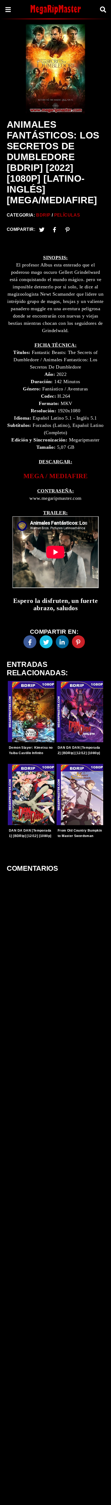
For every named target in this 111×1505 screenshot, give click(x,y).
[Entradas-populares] (31, 711)
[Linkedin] (62, 641)
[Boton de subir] (100, 1492)
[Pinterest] (67, 229)
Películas (67, 215)
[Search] (103, 9)
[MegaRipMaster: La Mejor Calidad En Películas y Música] (55, 9)
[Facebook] (30, 641)
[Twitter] (41, 229)
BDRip (43, 215)
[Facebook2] (54, 229)
